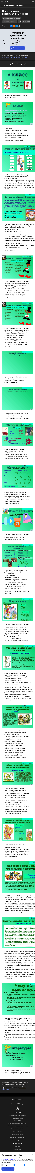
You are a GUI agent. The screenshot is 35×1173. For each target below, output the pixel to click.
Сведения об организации (18, 1115)
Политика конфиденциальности (17, 1123)
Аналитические (19, 1165)
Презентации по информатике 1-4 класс (14, 57)
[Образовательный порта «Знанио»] (4, 2)
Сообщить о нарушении (17, 1137)
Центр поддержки (17, 1140)
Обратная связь (17, 1131)
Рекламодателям (17, 1134)
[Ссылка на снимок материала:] (17, 81)
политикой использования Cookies (10, 1159)
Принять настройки (8, 1169)
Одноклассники (17, 1149)
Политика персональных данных (18, 1126)
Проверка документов (17, 1128)
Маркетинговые (30, 1165)
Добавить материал (17, 48)
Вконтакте (17, 1146)
